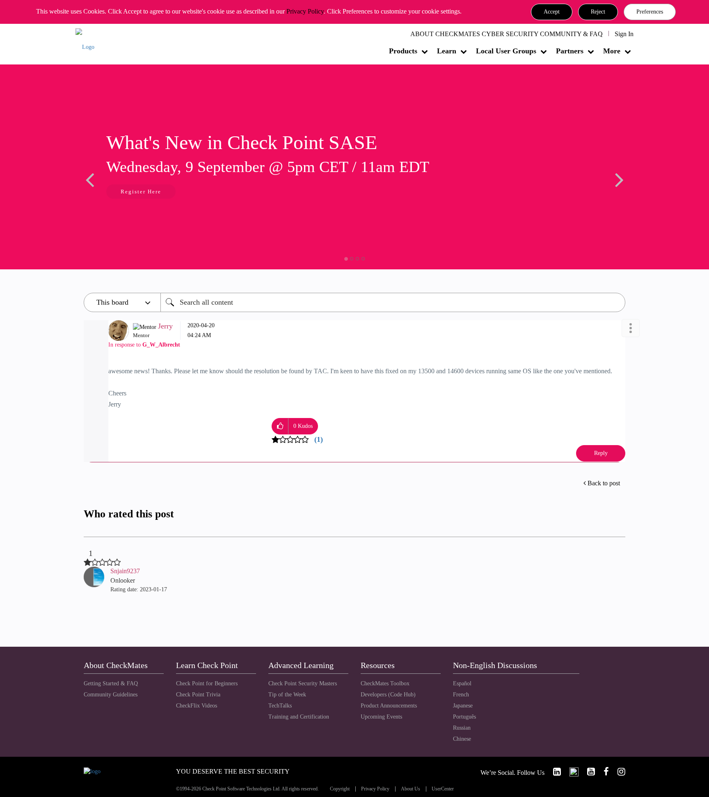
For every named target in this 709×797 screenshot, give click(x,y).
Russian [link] (462, 728)
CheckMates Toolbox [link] (385, 683)
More (611, 51)
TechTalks (280, 706)
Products (403, 51)
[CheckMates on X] (571, 772)
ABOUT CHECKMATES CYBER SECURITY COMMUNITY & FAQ (506, 33)
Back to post (604, 483)
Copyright (340, 789)
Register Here (141, 191)
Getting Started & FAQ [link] (111, 683)
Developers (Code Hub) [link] (388, 694)
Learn (446, 51)
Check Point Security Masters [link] (302, 683)
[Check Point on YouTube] (587, 772)
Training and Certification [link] (298, 717)
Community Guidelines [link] (110, 694)
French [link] (461, 694)
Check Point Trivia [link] (198, 694)
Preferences (649, 12)
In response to (144, 345)
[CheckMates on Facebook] (603, 772)
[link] (553, 772)
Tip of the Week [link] (287, 694)
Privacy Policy (305, 11)
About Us (410, 789)
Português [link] (464, 717)
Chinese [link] (462, 739)
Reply (601, 453)
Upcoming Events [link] (381, 717)
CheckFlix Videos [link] (196, 706)
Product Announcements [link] (389, 706)
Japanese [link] (463, 706)
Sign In (624, 33)
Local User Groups (506, 51)
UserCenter (443, 789)
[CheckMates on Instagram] (618, 772)
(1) (318, 439)
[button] (551, 12)
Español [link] (462, 683)
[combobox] (392, 302)
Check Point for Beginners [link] (207, 683)
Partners (569, 51)
